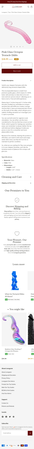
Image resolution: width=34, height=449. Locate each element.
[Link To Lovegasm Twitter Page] (10, 417)
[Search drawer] (28, 7)
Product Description (7, 80)
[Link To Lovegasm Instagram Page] (2, 417)
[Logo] (17, 6)
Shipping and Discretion (8, 183)
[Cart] (31, 7)
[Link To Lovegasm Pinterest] (13, 417)
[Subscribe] (30, 433)
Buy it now (17, 71)
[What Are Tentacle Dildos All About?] (14, 287)
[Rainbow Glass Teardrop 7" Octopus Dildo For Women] (14, 329)
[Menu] (2, 6)
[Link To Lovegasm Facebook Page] (6, 417)
